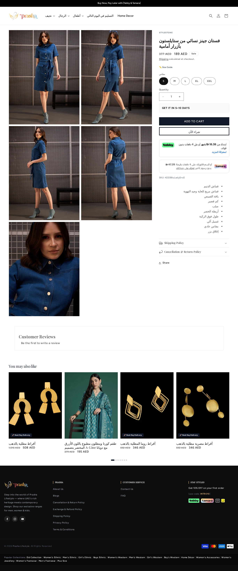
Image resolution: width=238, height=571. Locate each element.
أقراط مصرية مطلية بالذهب (194, 443)
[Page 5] (122, 460)
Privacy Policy (61, 522)
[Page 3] (118, 460)
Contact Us (127, 489)
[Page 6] (124, 460)
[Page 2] (116, 460)
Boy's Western (171, 557)
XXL (209, 81)
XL (196, 81)
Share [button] (166, 262)
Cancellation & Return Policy (69, 502)
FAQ (123, 495)
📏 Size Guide (165, 67)
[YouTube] (22, 519)
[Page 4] (120, 460)
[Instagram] (15, 519)
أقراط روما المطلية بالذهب (137, 443)
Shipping (163, 59)
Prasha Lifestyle (21, 546)
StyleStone (166, 33)
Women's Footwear (26, 561)
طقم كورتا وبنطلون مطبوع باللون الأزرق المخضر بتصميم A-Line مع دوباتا (90, 445)
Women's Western (117, 557)
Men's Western (137, 557)
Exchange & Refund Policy (67, 509)
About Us (58, 489)
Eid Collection (34, 557)
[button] (49, 16)
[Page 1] (112, 460)
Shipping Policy (61, 516)
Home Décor (187, 557)
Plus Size (62, 561)
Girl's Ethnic (84, 557)
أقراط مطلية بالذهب (22, 443)
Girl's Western (154, 557)
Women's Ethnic (52, 557)
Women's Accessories (208, 557)
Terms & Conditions (64, 529)
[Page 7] (126, 460)
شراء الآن (194, 132)
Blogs (56, 495)
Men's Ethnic (69, 557)
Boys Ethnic (99, 557)
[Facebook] (7, 519)
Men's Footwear (47, 561)
